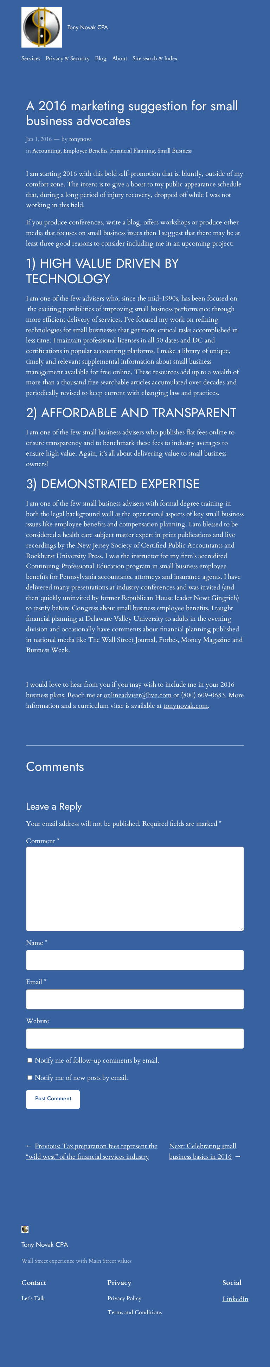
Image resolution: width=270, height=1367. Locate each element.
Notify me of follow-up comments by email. (97, 1060)
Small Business (175, 151)
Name (36, 942)
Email (36, 981)
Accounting (46, 151)
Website (37, 1021)
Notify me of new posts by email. (81, 1077)
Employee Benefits (85, 151)
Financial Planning (132, 151)
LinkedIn (236, 1299)
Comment (42, 841)
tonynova (80, 139)
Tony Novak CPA (88, 27)
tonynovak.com (185, 705)
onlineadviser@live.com (138, 695)
